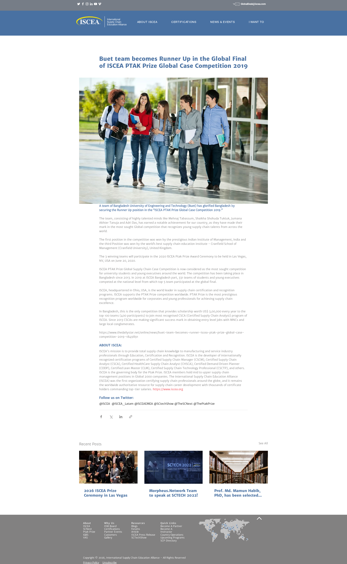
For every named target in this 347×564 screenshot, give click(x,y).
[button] (147, 22)
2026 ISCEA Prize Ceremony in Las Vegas (106, 493)
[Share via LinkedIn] (121, 417)
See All (263, 443)
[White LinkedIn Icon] (91, 4)
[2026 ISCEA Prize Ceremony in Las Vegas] (108, 467)
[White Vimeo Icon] (100, 4)
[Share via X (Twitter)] (111, 417)
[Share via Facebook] (101, 417)
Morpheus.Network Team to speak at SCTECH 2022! (173, 493)
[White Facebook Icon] (83, 4)
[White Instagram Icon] (87, 4)
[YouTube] (95, 4)
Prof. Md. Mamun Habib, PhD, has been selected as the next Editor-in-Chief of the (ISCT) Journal (237, 493)
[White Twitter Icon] (79, 4)
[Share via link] (131, 417)
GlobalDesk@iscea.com (253, 4)
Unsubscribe (109, 562)
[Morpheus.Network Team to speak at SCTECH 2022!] (173, 467)
